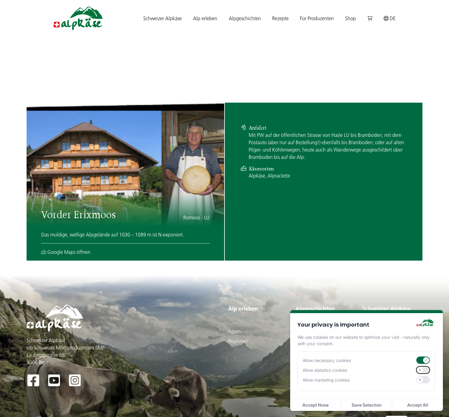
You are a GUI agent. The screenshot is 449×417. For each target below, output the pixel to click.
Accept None (315, 405)
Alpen (234, 331)
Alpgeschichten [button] (245, 18)
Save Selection (366, 405)
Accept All (417, 405)
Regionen (238, 341)
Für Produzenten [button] (317, 18)
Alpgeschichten (315, 308)
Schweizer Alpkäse (387, 308)
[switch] (423, 360)
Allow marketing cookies (326, 379)
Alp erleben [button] (205, 18)
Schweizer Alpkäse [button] (162, 18)
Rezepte (280, 18)
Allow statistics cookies (325, 370)
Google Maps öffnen (68, 252)
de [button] (392, 18)
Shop (350, 18)
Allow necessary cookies (327, 360)
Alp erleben (243, 308)
